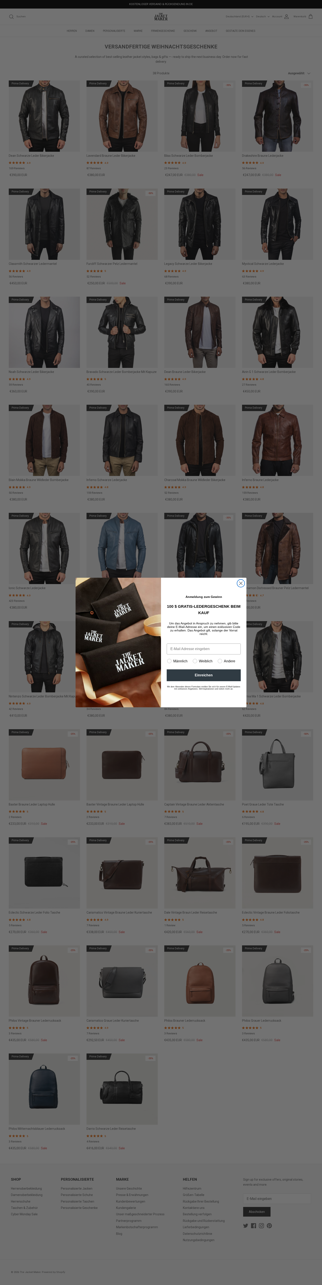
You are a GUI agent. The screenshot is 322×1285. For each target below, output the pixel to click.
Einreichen (204, 675)
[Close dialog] (241, 583)
